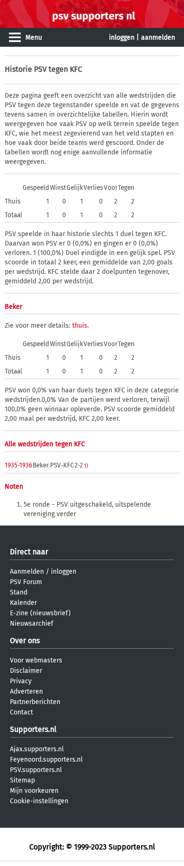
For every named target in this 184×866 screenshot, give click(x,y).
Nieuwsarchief (31, 624)
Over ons (25, 640)
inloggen (121, 38)
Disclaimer (26, 671)
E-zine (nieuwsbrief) (40, 613)
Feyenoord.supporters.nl (46, 760)
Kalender (23, 603)
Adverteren (26, 692)
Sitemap (22, 780)
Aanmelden (27, 572)
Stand (18, 592)
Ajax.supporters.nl (37, 749)
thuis (79, 326)
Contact (21, 712)
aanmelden (158, 38)
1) (86, 465)
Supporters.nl (33, 729)
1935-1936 (18, 465)
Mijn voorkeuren (34, 791)
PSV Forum (26, 582)
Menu (33, 38)
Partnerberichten (35, 702)
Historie (18, 69)
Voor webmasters (36, 660)
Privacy (21, 681)
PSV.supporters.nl (36, 770)
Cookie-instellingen (39, 801)
